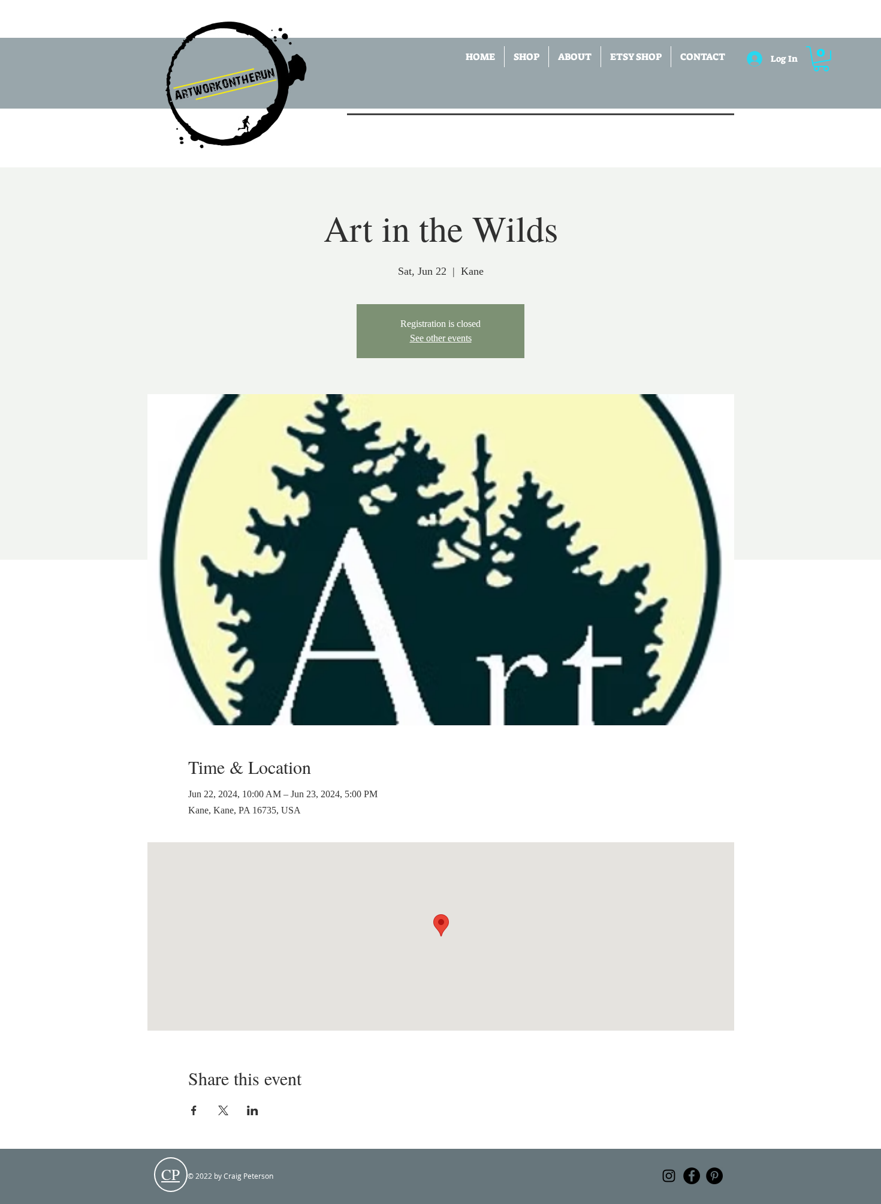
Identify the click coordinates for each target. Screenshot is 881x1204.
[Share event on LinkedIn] (252, 1110)
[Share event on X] (223, 1110)
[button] (526, 56)
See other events (441, 338)
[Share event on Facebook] (194, 1110)
